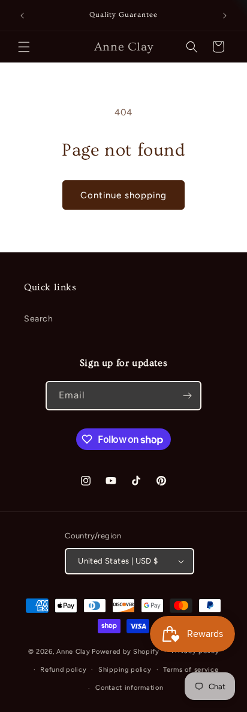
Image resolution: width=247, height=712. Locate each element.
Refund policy (63, 670)
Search (38, 319)
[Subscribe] (187, 395)
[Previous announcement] (22, 15)
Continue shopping (123, 195)
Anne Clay (73, 652)
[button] (24, 47)
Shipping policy (125, 670)
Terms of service (190, 670)
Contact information (129, 688)
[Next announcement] (225, 15)
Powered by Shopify (125, 652)
